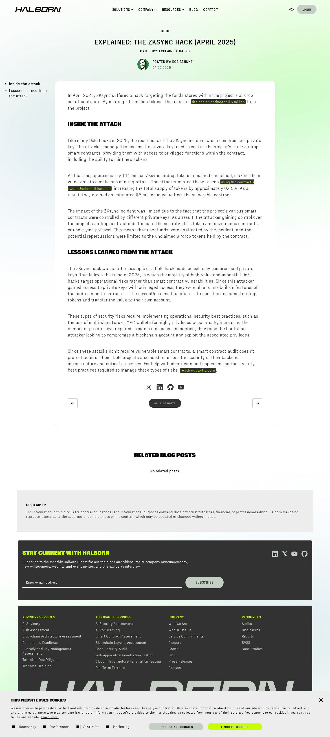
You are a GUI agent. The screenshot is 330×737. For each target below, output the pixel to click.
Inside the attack (24, 83)
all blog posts (165, 403)
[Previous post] (73, 403)
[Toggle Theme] (291, 9)
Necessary (27, 726)
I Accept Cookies (235, 727)
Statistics (91, 726)
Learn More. (50, 717)
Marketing (121, 726)
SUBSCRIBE (204, 582)
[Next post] (257, 403)
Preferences (60, 726)
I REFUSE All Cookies (176, 727)
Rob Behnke (182, 61)
